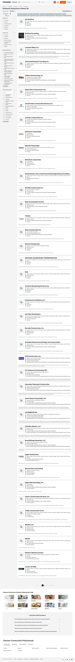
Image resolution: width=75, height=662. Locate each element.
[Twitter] (67, 659)
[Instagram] (69, 659)
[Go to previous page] (36, 585)
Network (14, 2)
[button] (3, 20)
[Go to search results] (14, 92)
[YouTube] (71, 659)
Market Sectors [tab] (14, 644)
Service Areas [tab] (30, 644)
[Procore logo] (7, 2)
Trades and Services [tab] (22, 644)
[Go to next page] (53, 585)
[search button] (54, 2)
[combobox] (46, 2)
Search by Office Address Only (7, 14)
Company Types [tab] (7, 644)
